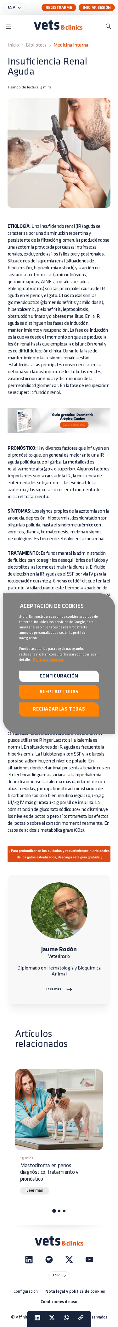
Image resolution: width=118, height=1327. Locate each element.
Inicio (13, 45)
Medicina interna (70, 45)
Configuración (26, 1291)
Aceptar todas (59, 692)
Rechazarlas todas (59, 709)
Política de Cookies (48, 660)
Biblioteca (36, 45)
